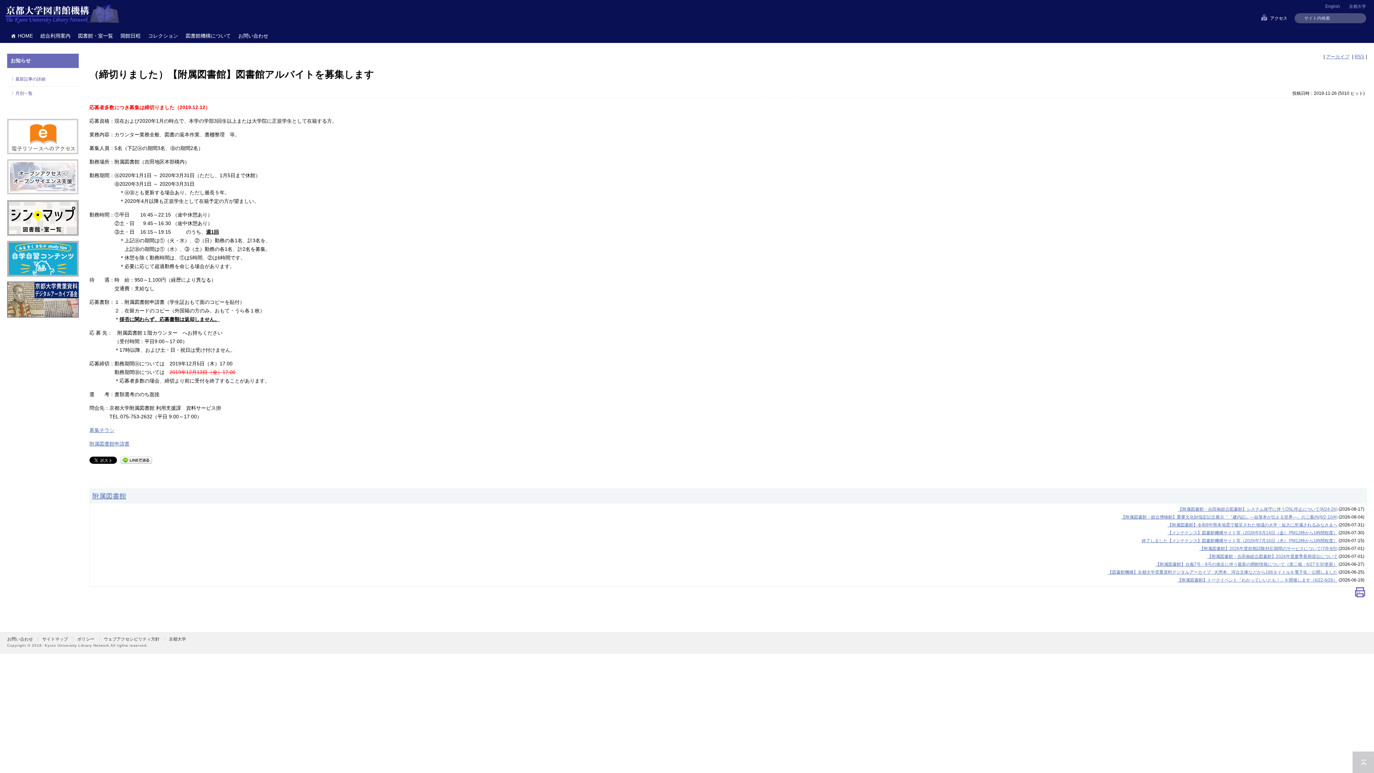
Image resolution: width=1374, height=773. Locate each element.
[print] (1360, 594)
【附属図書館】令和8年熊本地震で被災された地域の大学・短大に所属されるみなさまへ (1253, 525)
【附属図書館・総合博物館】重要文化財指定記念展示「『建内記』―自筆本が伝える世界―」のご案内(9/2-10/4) (1229, 517)
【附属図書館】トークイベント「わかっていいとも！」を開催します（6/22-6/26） (1257, 580)
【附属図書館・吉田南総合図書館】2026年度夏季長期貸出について (1272, 556)
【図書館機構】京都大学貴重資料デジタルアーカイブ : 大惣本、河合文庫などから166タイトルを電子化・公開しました (1223, 572)
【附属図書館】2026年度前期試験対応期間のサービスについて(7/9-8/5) (1268, 548)
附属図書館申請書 (109, 444)
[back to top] (1363, 762)
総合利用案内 (55, 36)
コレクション (163, 36)
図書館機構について (208, 36)
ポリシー (85, 639)
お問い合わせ (253, 36)
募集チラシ (101, 430)
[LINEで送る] (136, 459)
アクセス (1278, 18)
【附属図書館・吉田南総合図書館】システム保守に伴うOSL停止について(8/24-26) (1258, 509)
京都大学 (1357, 6)
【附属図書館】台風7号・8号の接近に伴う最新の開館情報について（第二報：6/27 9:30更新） (1246, 564)
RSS (1359, 56)
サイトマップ (55, 639)
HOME (25, 36)
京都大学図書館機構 (62, 14)
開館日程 (131, 36)
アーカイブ (1337, 56)
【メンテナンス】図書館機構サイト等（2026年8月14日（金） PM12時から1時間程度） (1253, 532)
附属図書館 (109, 496)
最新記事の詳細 (30, 79)
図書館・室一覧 (95, 36)
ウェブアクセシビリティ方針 (132, 639)
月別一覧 (24, 93)
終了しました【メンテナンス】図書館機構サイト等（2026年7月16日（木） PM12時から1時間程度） (1240, 540)
